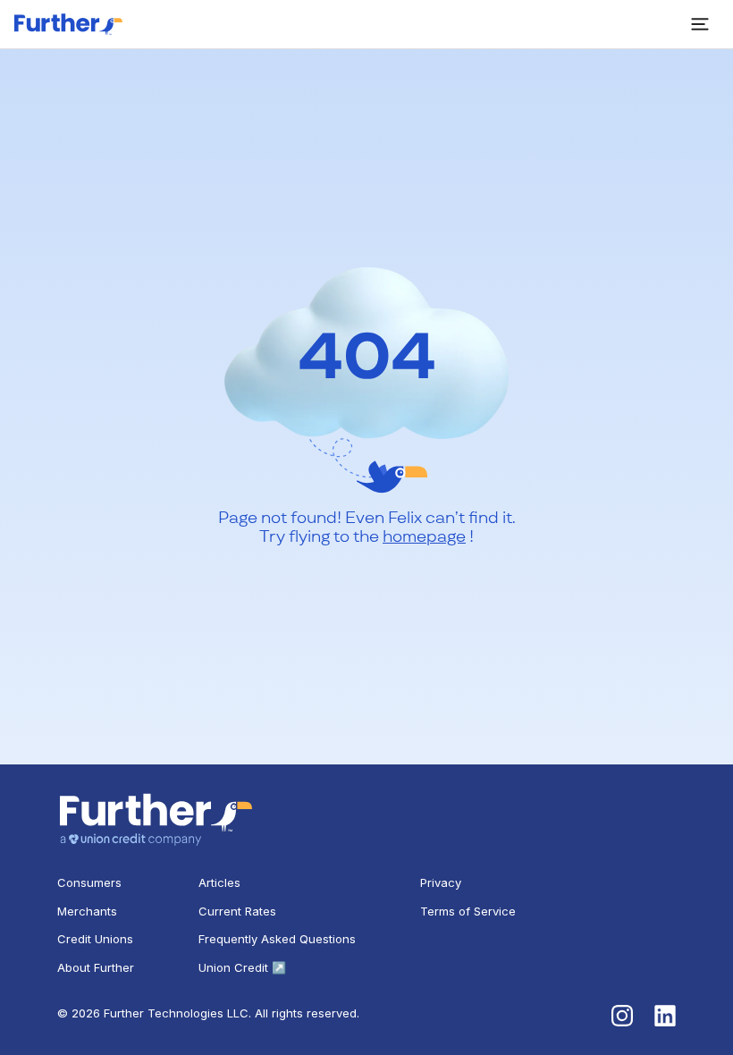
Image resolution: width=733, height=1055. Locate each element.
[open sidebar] (700, 24)
